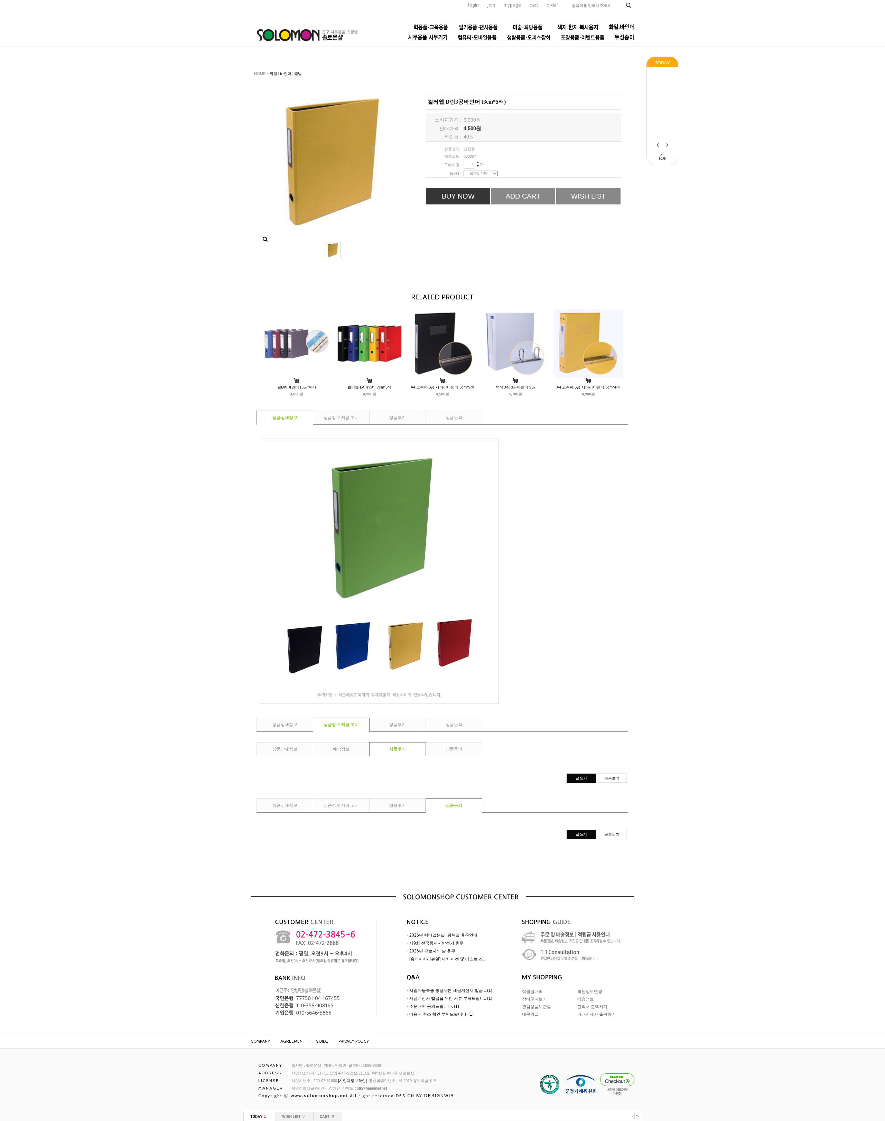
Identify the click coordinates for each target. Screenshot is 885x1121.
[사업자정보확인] (352, 1081)
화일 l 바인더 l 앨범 (286, 73)
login (473, 5)
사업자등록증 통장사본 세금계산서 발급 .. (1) (450, 990)
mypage (512, 5)
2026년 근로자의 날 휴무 (432, 951)
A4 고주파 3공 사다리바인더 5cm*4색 (588, 387)
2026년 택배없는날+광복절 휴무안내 (443, 935)
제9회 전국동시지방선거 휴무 (436, 943)
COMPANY (260, 1041)
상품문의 (454, 417)
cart (534, 5)
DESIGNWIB (439, 1095)
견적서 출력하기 (592, 1006)
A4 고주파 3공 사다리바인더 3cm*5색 (442, 387)
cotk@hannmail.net (371, 1088)
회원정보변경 (589, 991)
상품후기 (397, 417)
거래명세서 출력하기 (596, 1014)
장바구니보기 (534, 999)
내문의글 (530, 1014)
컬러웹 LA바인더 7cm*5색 (369, 387)
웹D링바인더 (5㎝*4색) (296, 387)
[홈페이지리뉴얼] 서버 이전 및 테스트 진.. (447, 959)
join (491, 5)
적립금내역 (532, 991)
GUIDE (322, 1041)
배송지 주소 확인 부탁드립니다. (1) (441, 1014)
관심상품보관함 (536, 1006)
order (552, 5)
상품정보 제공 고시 (341, 417)
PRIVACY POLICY (353, 1041)
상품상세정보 (284, 417)
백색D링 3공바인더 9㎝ (515, 387)
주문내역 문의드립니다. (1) (434, 1006)
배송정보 (341, 749)
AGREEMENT (292, 1041)
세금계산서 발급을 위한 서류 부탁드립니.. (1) (450, 998)
